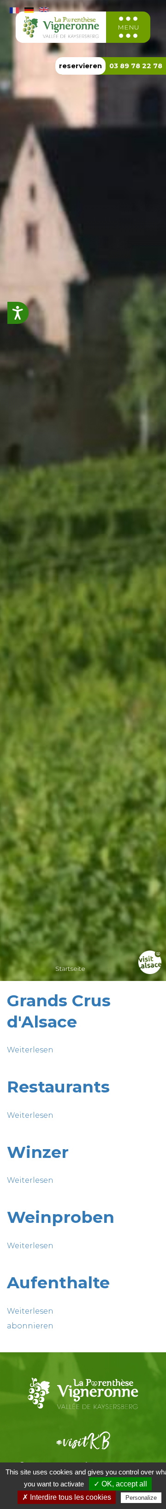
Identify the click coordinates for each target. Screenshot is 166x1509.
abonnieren (30, 1325)
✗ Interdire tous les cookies (66, 1497)
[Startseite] (61, 27)
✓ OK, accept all (120, 1484)
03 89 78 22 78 (135, 66)
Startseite (70, 968)
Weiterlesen (30, 1049)
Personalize (141, 1497)
